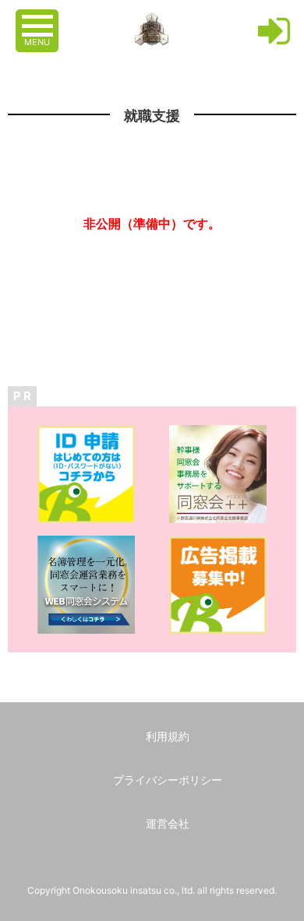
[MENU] (39, 17)
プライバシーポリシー (167, 779)
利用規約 (167, 736)
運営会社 (167, 823)
